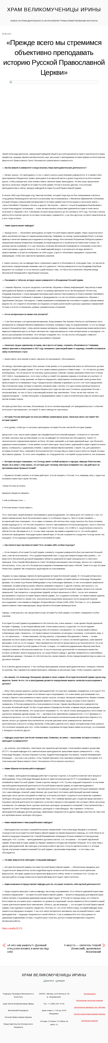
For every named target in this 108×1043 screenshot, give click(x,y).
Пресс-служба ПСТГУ (12, 928)
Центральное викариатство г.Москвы (89, 1007)
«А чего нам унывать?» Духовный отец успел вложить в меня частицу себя (28, 948)
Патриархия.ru (90, 994)
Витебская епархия (90, 1021)
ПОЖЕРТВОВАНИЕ (76, 21)
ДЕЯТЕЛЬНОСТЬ (35, 21)
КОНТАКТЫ (92, 21)
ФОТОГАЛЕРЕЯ (51, 21)
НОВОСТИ (15, 21)
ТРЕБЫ (63, 21)
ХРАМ (24, 21)
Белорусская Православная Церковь (89, 1014)
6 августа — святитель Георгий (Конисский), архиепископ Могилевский (82, 948)
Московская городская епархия (89, 1000)
